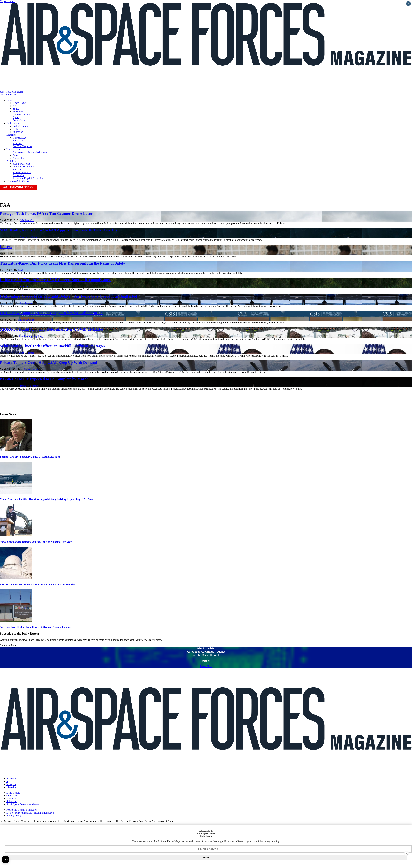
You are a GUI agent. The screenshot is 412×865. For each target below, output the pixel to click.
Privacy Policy (13, 815)
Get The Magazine (22, 146)
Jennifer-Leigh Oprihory (31, 336)
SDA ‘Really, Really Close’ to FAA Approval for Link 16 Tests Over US (58, 230)
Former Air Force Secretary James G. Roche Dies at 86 (30, 456)
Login (13, 91)
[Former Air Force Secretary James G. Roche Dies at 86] (16, 450)
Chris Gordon (26, 303)
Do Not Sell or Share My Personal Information (30, 812)
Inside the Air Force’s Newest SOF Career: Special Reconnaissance (55, 280)
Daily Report (13, 123)
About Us (11, 160)
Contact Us (18, 175)
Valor (15, 155)
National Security (22, 114)
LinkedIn (11, 787)
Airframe (17, 129)
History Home (13, 149)
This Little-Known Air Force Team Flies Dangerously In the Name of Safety (62, 263)
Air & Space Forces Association (22, 804)
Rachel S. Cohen (26, 319)
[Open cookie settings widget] (5, 859)
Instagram (11, 784)
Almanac (17, 143)
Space (16, 108)
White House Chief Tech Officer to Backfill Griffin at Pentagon (52, 346)
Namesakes (18, 158)
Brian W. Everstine (31, 369)
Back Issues (19, 140)
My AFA (4, 94)
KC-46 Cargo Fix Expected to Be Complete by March (44, 379)
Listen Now (206, 666)
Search (20, 91)
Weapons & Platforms (17, 181)
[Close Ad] (406, 853)
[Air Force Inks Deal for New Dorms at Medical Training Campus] (16, 620)
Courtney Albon (28, 237)
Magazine (11, 134)
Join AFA (5, 91)
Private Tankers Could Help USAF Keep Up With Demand (48, 362)
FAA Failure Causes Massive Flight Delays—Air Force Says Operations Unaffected (68, 296)
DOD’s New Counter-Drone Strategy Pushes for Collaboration (51, 313)
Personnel (18, 111)
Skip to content (7, 1)
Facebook (11, 778)
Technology (19, 120)
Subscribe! (18, 131)
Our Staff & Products (23, 166)
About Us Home (21, 163)
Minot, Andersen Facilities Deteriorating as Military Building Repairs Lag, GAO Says (46, 499)
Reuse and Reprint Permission (28, 178)
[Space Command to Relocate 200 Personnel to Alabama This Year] (16, 535)
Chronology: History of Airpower (30, 152)
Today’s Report (20, 126)
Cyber (16, 117)
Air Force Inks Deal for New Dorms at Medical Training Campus (35, 627)
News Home (19, 103)
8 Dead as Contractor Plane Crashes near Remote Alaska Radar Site (37, 584)
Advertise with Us (22, 172)
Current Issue (19, 137)
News (9, 100)
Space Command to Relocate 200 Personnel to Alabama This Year (36, 541)
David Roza (24, 270)
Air (14, 105)
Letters (6, 247)
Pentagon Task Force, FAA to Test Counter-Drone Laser (46, 213)
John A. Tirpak (26, 352)
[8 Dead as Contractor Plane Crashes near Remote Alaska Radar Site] (16, 578)
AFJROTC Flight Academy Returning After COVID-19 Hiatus (52, 329)
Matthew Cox (27, 220)
